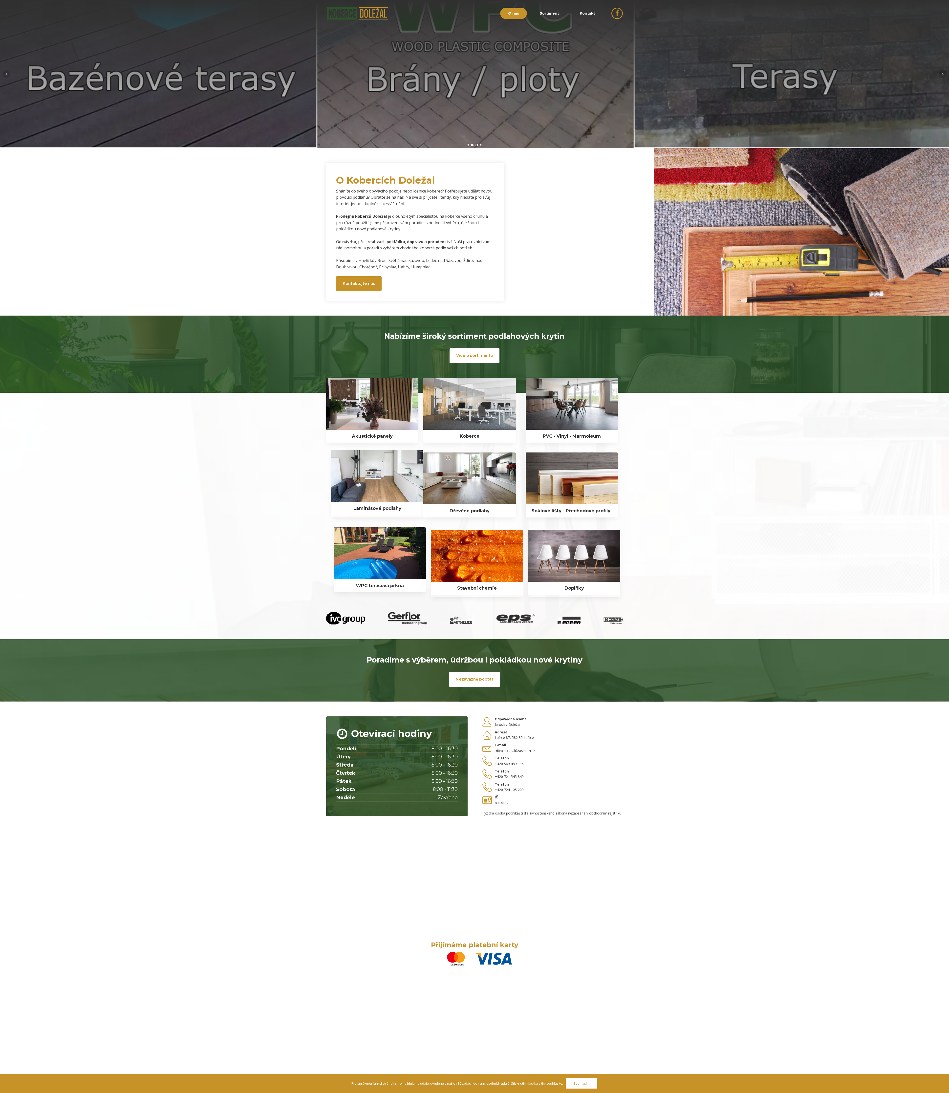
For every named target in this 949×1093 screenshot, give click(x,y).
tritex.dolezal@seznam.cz (515, 750)
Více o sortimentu (474, 355)
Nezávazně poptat (474, 679)
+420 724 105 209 (509, 789)
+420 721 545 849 (509, 776)
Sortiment (549, 13)
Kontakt (587, 13)
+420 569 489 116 (509, 763)
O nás (513, 13)
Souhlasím (581, 1083)
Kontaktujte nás (359, 283)
